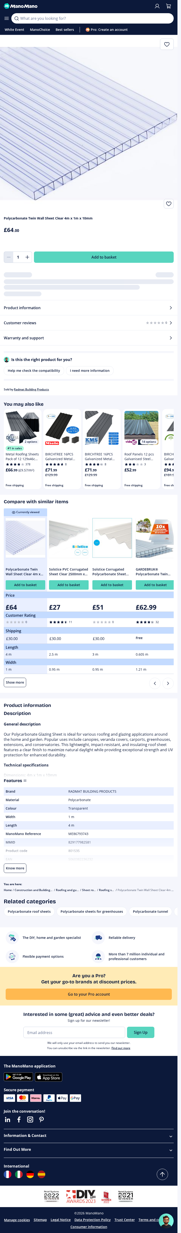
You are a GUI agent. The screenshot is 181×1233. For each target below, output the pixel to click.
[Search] (16, 18)
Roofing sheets (109, 890)
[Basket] (168, 6)
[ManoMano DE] (30, 1174)
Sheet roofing (91, 890)
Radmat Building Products (31, 389)
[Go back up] (162, 1174)
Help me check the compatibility (34, 370)
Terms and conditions (156, 1219)
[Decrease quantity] (8, 257)
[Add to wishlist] (169, 203)
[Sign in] (157, 6)
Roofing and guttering (71, 890)
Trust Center (125, 1219)
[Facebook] (19, 1119)
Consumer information (88, 1227)
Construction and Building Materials (39, 890)
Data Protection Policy (92, 1219)
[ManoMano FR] (7, 1174)
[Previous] (154, 683)
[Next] (168, 683)
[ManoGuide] (166, 1221)
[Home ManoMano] (77, 6)
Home (8, 890)
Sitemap (40, 1219)
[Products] (6, 18)
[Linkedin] (7, 1119)
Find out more (120, 1048)
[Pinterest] (41, 1119)
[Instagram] (30, 1119)
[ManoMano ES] (41, 1174)
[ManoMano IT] (19, 1174)
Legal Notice (61, 1219)
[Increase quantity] (27, 257)
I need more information (90, 370)
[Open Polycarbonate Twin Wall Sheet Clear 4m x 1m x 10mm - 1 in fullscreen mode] (88, 123)
